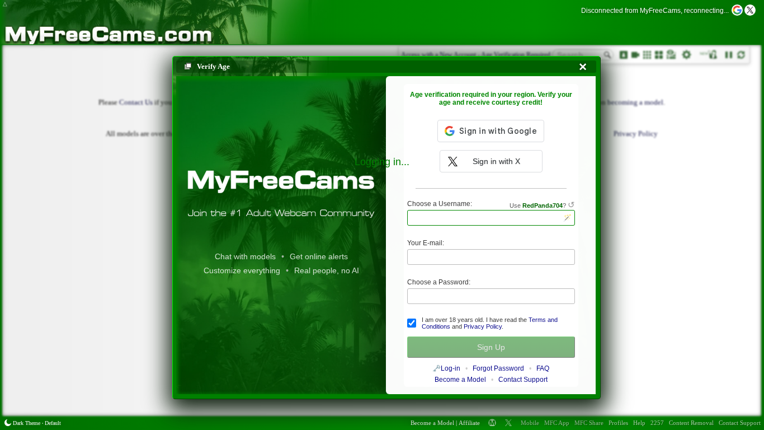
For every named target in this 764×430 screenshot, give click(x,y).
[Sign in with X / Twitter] (750, 10)
